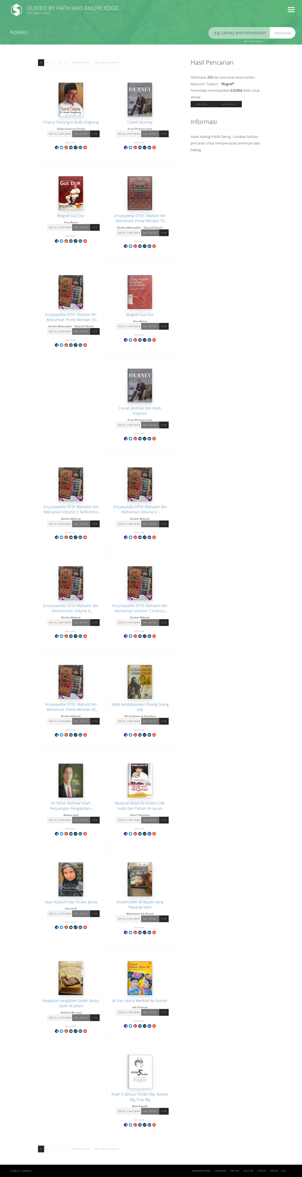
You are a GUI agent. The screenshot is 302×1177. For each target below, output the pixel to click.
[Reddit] (75, 147)
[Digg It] (71, 147)
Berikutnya (81, 62)
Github (261, 1170)
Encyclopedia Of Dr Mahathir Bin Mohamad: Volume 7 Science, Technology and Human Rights (139, 610)
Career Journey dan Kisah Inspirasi (140, 411)
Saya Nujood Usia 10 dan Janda (71, 901)
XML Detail (81, 134)
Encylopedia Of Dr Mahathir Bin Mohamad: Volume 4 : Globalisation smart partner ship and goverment (140, 514)
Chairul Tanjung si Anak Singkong (71, 122)
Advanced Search (253, 41)
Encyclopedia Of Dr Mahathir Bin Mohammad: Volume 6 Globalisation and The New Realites (70, 613)
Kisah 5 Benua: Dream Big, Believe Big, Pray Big (140, 1097)
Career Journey (139, 122)
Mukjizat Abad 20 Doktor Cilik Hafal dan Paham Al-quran (140, 806)
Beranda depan (201, 1170)
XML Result (203, 104)
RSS (284, 1170)
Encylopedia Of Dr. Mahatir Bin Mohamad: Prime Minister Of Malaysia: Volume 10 (140, 220)
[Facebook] (57, 147)
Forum (274, 1170)
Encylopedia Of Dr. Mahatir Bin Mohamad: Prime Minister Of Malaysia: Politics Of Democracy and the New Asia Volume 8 (70, 712)
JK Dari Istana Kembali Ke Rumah (140, 1000)
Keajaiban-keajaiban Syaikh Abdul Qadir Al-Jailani (71, 1003)
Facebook (220, 1170)
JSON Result (229, 104)
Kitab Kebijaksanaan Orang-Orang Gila (140, 707)
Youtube (248, 1170)
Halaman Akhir (107, 62)
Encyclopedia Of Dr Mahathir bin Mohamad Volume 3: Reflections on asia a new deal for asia (70, 511)
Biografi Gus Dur (71, 215)
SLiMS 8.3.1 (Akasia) (20, 1170)
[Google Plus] (66, 147)
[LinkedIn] (80, 147)
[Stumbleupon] (85, 147)
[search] (239, 33)
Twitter (234, 1170)
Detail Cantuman (60, 134)
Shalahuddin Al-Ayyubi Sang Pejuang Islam (139, 904)
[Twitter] (61, 147)
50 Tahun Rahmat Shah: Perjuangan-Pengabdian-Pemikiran (71, 808)
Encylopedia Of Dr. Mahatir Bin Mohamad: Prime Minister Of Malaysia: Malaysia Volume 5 (71, 319)
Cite (95, 134)
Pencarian (282, 33)
